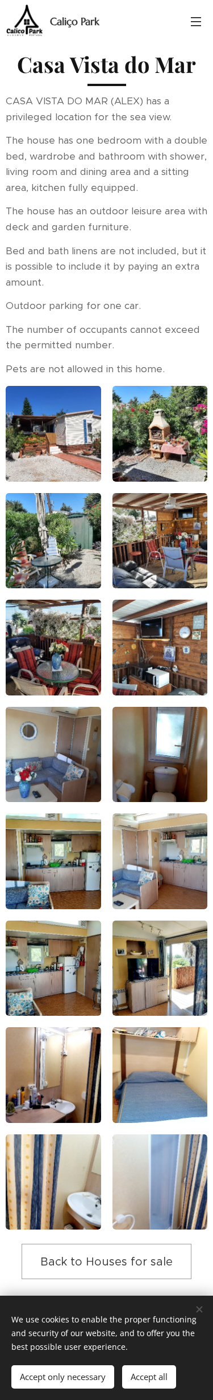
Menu (196, 21)
